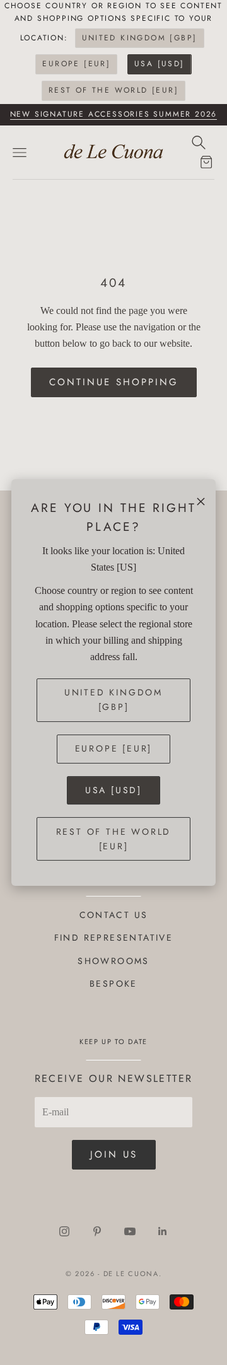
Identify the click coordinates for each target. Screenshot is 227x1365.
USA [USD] (159, 63)
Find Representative (113, 937)
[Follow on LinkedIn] (162, 1231)
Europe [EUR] (76, 63)
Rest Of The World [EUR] (113, 90)
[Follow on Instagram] (64, 1231)
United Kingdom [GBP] (139, 38)
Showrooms (113, 961)
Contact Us (113, 915)
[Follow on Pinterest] (97, 1231)
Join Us (113, 1154)
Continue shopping (113, 382)
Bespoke (113, 983)
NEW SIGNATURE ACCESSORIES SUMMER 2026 (114, 114)
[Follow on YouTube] (130, 1231)
